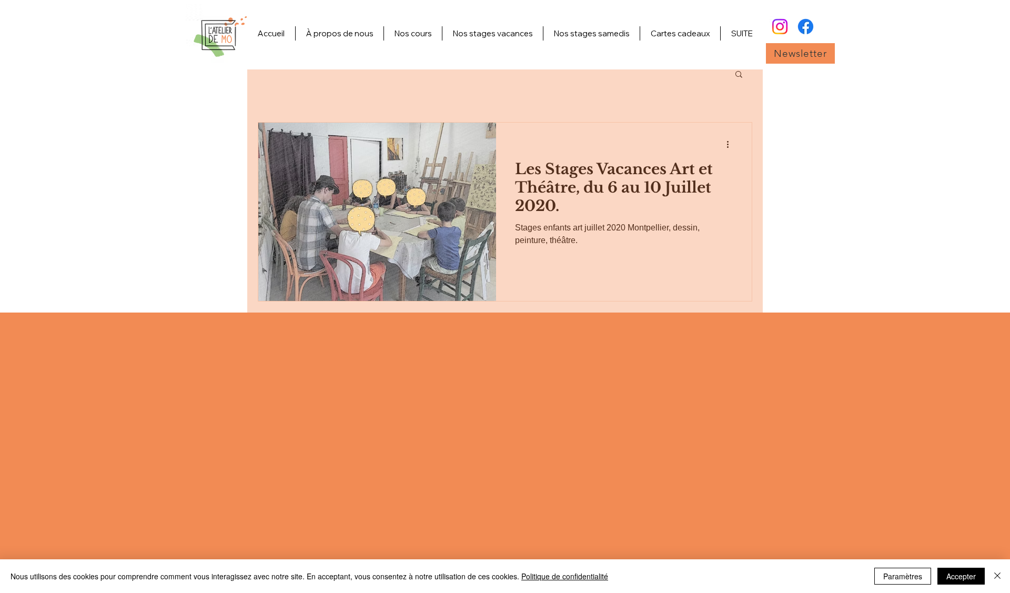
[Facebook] (805, 26)
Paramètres (902, 576)
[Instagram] (780, 26)
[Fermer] (997, 576)
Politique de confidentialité (564, 576)
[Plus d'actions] (731, 144)
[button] (800, 53)
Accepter (961, 576)
